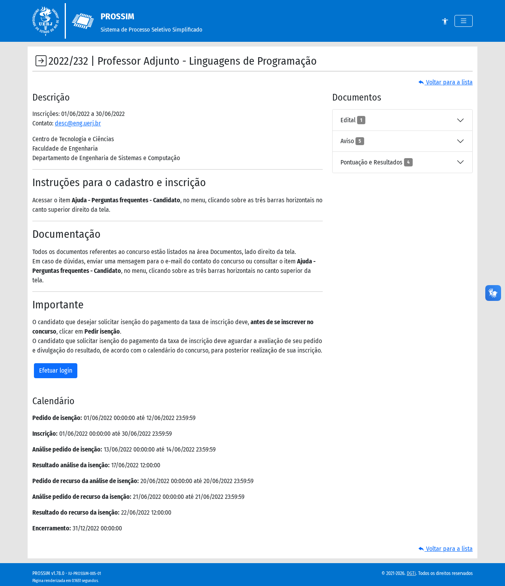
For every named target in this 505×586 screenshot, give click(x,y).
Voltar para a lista (449, 82)
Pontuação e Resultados (375, 162)
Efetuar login (55, 370)
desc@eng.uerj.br (78, 123)
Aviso (350, 141)
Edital (351, 120)
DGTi (411, 573)
